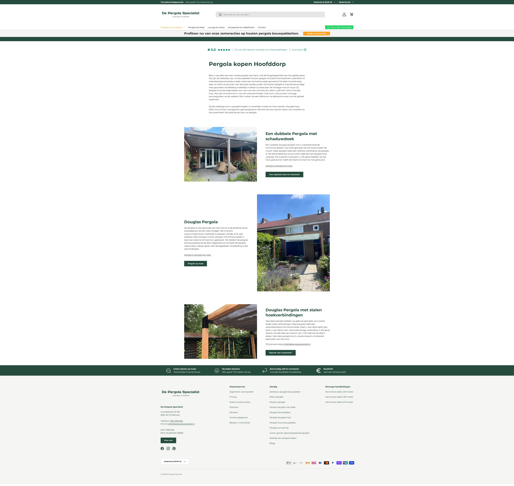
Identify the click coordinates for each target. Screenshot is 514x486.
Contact (262, 27)
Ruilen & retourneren (240, 402)
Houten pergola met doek (282, 407)
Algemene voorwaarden (242, 391)
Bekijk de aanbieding (316, 33)
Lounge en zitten (216, 27)
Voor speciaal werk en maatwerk (284, 174)
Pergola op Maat (196, 27)
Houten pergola (277, 402)
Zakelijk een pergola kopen (283, 438)
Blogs (272, 443)
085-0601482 (176, 421)
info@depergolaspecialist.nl (297, 344)
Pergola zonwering (279, 427)
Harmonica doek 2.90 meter (339, 397)
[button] (352, 14)
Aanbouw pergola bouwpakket (285, 391)
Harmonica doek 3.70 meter (339, 402)
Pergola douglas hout (280, 417)
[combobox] (270, 14)
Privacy (233, 397)
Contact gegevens (239, 417)
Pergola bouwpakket (171, 27)
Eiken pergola (276, 397)
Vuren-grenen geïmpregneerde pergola (289, 433)
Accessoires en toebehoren (241, 27)
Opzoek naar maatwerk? (280, 353)
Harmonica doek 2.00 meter (339, 391)
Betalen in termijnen (240, 422)
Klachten (234, 407)
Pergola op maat (195, 263)
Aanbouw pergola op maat (279, 166)
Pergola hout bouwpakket (283, 422)
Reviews (234, 412)
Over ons (168, 440)
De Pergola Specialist (174, 474)
